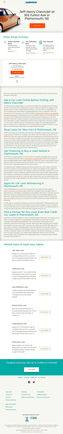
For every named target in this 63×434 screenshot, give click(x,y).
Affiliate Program (42, 394)
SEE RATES (11, 51)
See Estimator (31, 53)
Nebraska (26, 377)
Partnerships (40, 392)
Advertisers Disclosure (43, 397)
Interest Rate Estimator (42, 113)
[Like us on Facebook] (29, 382)
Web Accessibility (11, 404)
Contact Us (9, 394)
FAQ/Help (24, 392)
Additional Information (27, 397)
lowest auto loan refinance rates (17, 191)
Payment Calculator (11, 115)
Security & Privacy (11, 409)
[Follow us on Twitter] (34, 382)
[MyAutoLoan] (31, 2)
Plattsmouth (34, 377)
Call (17, 82)
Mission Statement (11, 400)
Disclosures (9, 407)
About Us (8, 397)
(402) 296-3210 (21, 178)
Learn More (44, 257)
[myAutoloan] (31, 418)
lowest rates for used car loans (33, 158)
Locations (20, 377)
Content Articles (25, 394)
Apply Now (37, 25)
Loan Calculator (53, 113)
